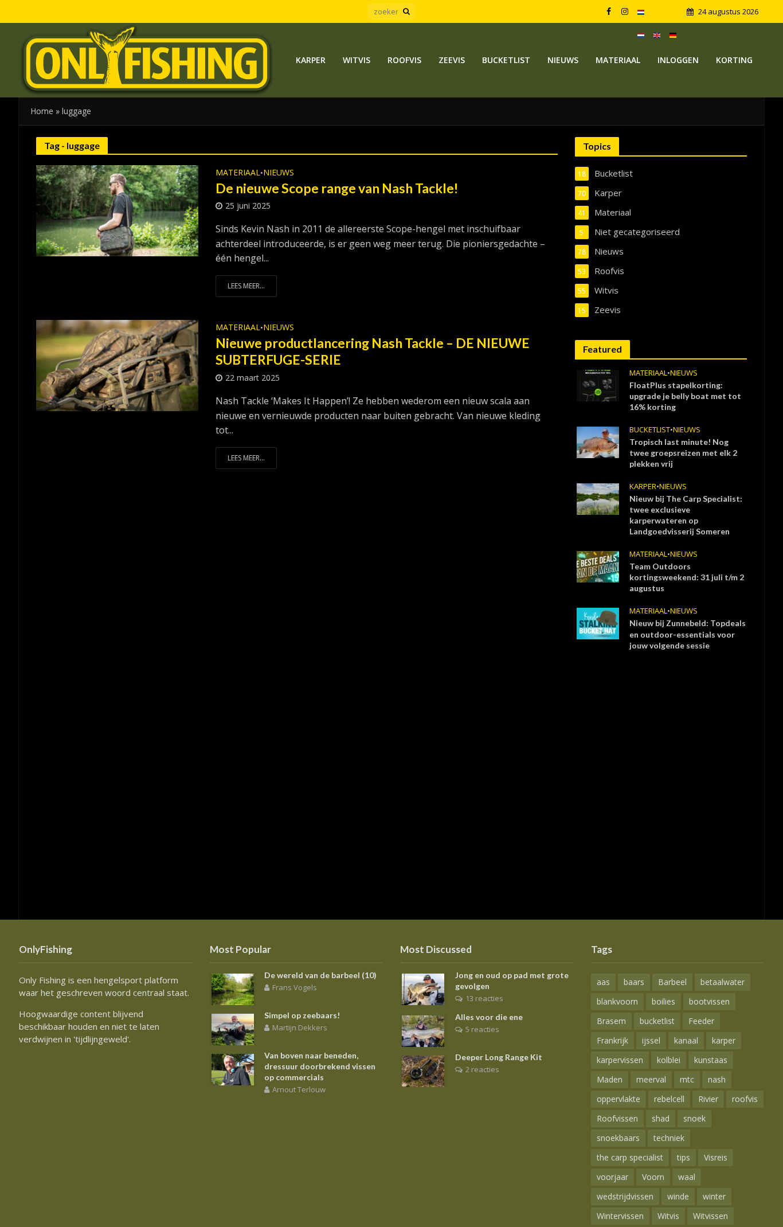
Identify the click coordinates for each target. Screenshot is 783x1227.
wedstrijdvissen (625, 1196)
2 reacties (482, 1069)
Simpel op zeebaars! (302, 1015)
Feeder (701, 1020)
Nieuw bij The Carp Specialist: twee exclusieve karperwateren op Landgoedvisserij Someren (685, 515)
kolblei (668, 1059)
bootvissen (709, 1001)
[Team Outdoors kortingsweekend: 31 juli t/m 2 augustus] (598, 566)
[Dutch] (641, 11)
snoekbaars (618, 1137)
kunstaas (710, 1059)
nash (717, 1079)
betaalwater (722, 981)
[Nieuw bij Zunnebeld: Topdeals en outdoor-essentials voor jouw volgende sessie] (598, 622)
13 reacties (484, 998)
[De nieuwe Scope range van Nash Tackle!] (117, 210)
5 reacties (482, 1029)
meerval (651, 1079)
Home (41, 110)
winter (714, 1196)
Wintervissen (620, 1215)
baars (634, 981)
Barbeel (672, 981)
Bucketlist (506, 59)
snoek (694, 1118)
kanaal (686, 1040)
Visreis (715, 1157)
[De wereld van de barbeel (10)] (233, 988)
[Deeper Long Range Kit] (423, 1070)
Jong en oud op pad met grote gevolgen (512, 980)
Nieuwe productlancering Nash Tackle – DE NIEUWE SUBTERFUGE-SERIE (373, 351)
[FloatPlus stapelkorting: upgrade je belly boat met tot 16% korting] (598, 384)
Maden (610, 1079)
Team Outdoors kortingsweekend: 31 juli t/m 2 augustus (686, 577)
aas (603, 981)
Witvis (356, 59)
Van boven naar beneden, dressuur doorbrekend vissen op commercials (319, 1066)
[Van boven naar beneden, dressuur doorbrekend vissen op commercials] (233, 1068)
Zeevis (452, 59)
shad (661, 1118)
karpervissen (620, 1059)
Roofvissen (617, 1118)
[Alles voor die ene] (423, 1030)
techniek (668, 1137)
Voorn (653, 1176)
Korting (734, 59)
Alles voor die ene (489, 1017)
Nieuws (562, 59)
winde (678, 1196)
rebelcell (669, 1098)
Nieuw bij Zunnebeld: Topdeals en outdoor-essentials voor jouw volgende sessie (687, 634)
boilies (663, 1001)
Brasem (611, 1020)
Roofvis (404, 59)
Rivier (708, 1098)
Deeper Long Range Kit (498, 1057)
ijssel (651, 1040)
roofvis (745, 1098)
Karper (311, 59)
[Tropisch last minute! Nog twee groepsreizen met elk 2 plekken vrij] (598, 441)
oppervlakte (618, 1098)
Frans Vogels (294, 987)
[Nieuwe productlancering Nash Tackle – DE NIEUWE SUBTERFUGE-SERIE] (117, 364)
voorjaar (612, 1176)
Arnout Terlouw (299, 1089)
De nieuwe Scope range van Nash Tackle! (337, 188)
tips (683, 1157)
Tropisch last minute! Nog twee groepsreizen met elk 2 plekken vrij (683, 452)
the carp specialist (630, 1157)
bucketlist (657, 1020)
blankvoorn (617, 1001)
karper (723, 1040)
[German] (673, 34)
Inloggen (678, 59)
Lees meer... (246, 286)
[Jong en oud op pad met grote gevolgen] (423, 988)
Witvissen (710, 1215)
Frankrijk (612, 1040)
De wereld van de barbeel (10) (320, 975)
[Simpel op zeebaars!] (233, 1028)
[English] (657, 34)
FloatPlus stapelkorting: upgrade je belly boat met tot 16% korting (685, 396)
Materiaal (618, 59)
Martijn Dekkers (299, 1027)
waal (686, 1176)
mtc (687, 1079)
